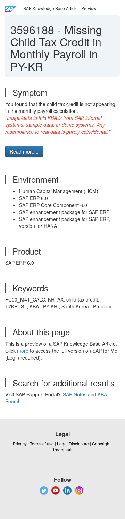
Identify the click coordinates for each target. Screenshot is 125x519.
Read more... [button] (24, 151)
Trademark (62, 449)
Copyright (101, 443)
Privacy (20, 443)
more (22, 350)
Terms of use (42, 443)
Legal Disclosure (73, 443)
